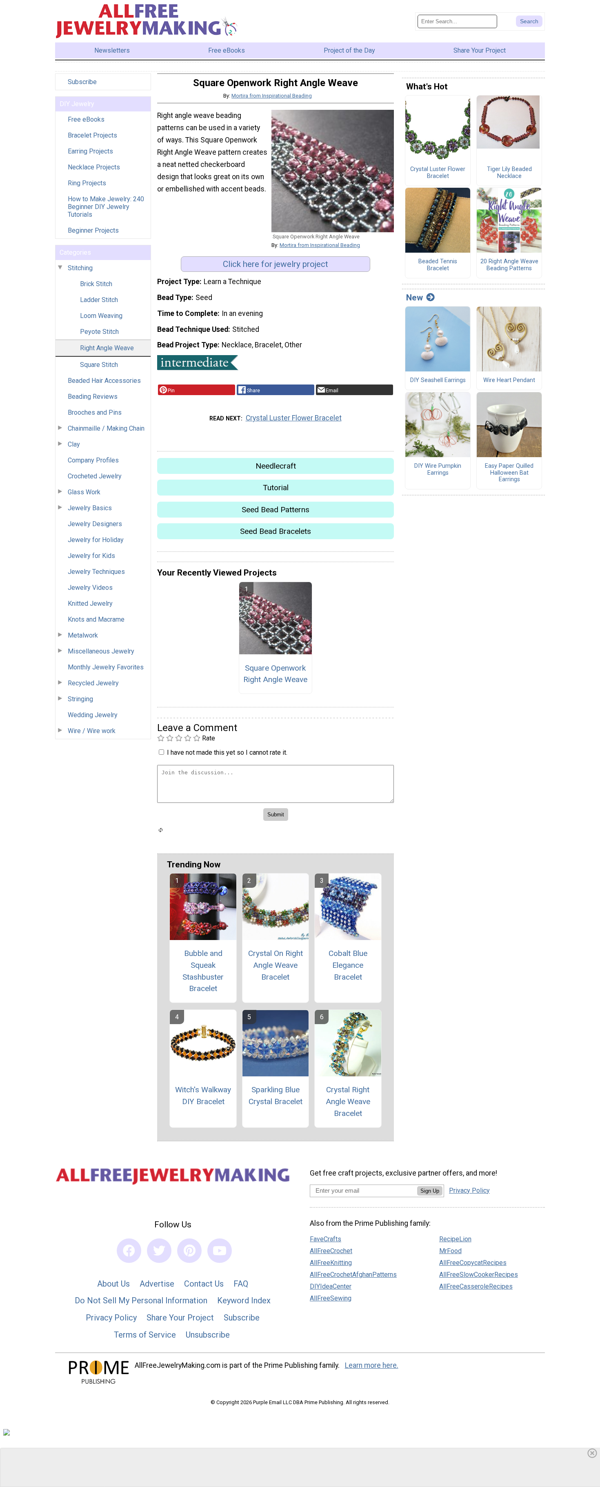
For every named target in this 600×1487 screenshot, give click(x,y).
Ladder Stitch (99, 300)
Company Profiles (93, 460)
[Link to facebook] (129, 1250)
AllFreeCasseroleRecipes (476, 1286)
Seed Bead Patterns (275, 509)
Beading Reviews (93, 396)
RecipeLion (455, 1239)
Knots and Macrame (96, 619)
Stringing (80, 699)
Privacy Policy (111, 1318)
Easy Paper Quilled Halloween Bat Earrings (509, 473)
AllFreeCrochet (331, 1251)
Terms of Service (145, 1335)
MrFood (450, 1251)
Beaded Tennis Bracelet (437, 265)
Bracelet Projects (92, 135)
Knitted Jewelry (90, 603)
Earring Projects (90, 151)
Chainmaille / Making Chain (106, 428)
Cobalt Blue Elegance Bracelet (348, 965)
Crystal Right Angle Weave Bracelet (348, 1101)
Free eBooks (86, 119)
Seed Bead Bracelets (275, 531)
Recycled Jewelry (93, 683)
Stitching (80, 268)
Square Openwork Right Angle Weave (275, 674)
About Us (113, 1284)
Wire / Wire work (92, 731)
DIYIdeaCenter (330, 1286)
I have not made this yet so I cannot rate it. (227, 752)
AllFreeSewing (330, 1298)
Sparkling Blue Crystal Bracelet (275, 1095)
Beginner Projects (93, 230)
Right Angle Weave (107, 348)
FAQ (240, 1284)
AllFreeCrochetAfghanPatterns (353, 1274)
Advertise (157, 1284)
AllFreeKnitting (331, 1263)
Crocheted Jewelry (95, 476)
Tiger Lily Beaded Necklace (509, 173)
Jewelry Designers (95, 524)
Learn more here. (371, 1365)
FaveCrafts (325, 1239)
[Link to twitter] (159, 1250)
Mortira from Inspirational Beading (271, 96)
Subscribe (82, 82)
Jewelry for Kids (91, 556)
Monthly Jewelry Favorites (106, 667)
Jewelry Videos (90, 587)
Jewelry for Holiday (96, 540)
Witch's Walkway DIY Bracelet (203, 1095)
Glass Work (84, 492)
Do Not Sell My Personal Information (141, 1300)
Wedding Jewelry (93, 715)
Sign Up (429, 1191)
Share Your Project (180, 1318)
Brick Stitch (96, 284)
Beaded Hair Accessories (104, 381)
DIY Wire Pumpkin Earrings (437, 469)
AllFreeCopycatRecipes (473, 1263)
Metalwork (83, 635)
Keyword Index (244, 1300)
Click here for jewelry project (275, 264)
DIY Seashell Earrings (438, 380)
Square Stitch (99, 365)
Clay (74, 444)
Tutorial (276, 487)
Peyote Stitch (99, 332)
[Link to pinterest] (189, 1250)
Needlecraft (276, 466)
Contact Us (204, 1284)
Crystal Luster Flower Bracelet (294, 418)
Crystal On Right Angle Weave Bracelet (275, 965)
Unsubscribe (208, 1335)
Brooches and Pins (95, 412)
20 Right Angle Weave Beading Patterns (509, 265)
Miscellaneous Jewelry (101, 651)
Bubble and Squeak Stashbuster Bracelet (203, 971)
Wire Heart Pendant (509, 380)
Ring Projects (87, 183)
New (414, 297)
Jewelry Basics (90, 508)
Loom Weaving (101, 316)
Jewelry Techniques (96, 572)
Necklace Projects (94, 167)
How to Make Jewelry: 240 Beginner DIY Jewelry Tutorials (106, 206)
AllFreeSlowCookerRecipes (478, 1274)
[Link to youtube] (219, 1250)
